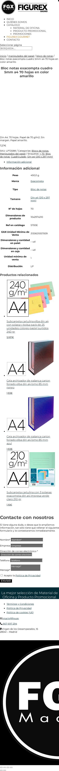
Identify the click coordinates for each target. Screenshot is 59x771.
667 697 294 (9, 623)
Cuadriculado (18, 156)
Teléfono (5, 560)
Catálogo (13, 24)
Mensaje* (5, 569)
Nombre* (5, 539)
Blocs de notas (44, 56)
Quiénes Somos (17, 22)
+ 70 (42, 153)
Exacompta (37, 181)
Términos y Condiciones (20, 603)
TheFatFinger (6, 639)
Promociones (22, 33)
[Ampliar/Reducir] (1, 767)
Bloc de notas (38, 189)
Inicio (10, 19)
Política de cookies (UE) (20, 612)
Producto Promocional (29, 30)
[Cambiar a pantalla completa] (4, 767)
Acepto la (22, 575)
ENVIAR (6, 580)
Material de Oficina (26, 27)
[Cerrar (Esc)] (11, 767)
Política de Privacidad (27, 575)
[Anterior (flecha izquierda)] (1, 770)
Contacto (13, 39)
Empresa (5, 545)
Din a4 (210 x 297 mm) (40, 156)
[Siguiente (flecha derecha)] (4, 770)
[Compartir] (8, 767)
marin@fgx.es (10, 618)
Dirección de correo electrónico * (19, 551)
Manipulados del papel (21, 56)
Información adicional (19, 161)
